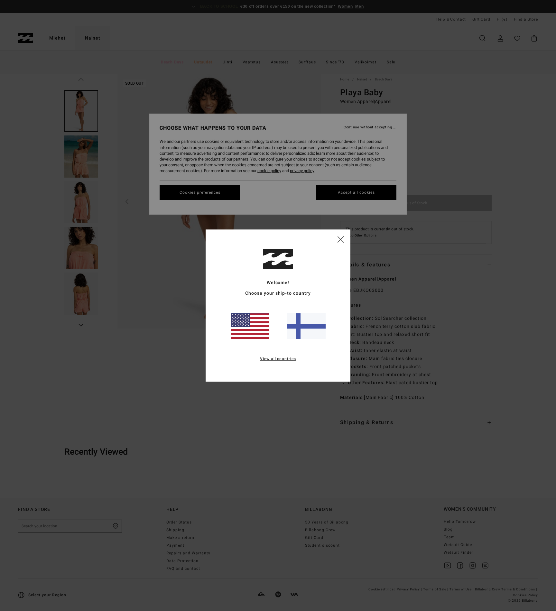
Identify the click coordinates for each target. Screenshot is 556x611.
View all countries (278, 359)
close (341, 239)
